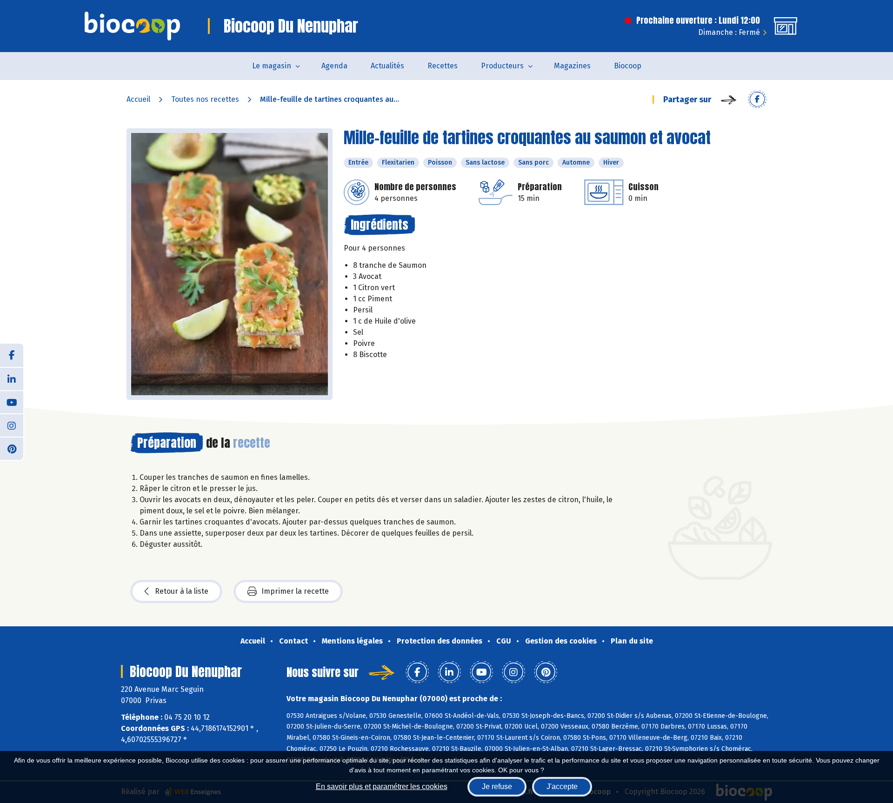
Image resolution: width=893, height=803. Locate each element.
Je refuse (497, 786)
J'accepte (562, 786)
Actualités (387, 65)
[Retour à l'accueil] (132, 26)
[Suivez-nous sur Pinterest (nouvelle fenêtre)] (11, 448)
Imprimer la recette (295, 591)
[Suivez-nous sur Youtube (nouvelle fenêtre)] (11, 401)
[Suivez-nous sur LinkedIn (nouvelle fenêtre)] (11, 378)
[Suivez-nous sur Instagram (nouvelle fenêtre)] (11, 425)
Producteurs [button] (502, 65)
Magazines (572, 65)
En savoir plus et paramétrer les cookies (381, 786)
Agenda (334, 65)
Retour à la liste (181, 591)
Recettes (442, 65)
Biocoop (627, 65)
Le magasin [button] (271, 65)
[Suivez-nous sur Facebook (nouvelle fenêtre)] (11, 355)
